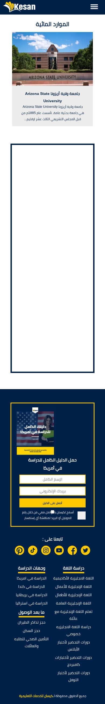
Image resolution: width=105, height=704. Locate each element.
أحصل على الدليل (52, 503)
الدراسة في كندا (31, 586)
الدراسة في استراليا (32, 603)
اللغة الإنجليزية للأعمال (73, 586)
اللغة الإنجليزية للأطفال (73, 595)
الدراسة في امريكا (32, 578)
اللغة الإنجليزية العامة (73, 603)
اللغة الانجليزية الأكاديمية (73, 578)
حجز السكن (31, 630)
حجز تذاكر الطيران (32, 622)
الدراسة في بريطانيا (31, 595)
